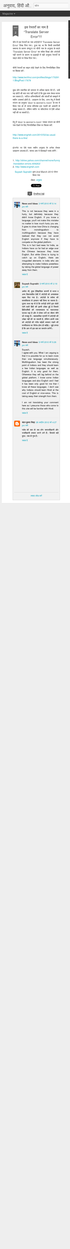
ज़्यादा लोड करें (36, 495)
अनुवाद (39, 180)
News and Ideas (30, 203)
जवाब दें (25, 274)
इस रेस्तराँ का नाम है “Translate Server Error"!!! (36, 32)
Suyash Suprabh (23, 171)
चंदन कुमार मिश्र (28, 422)
